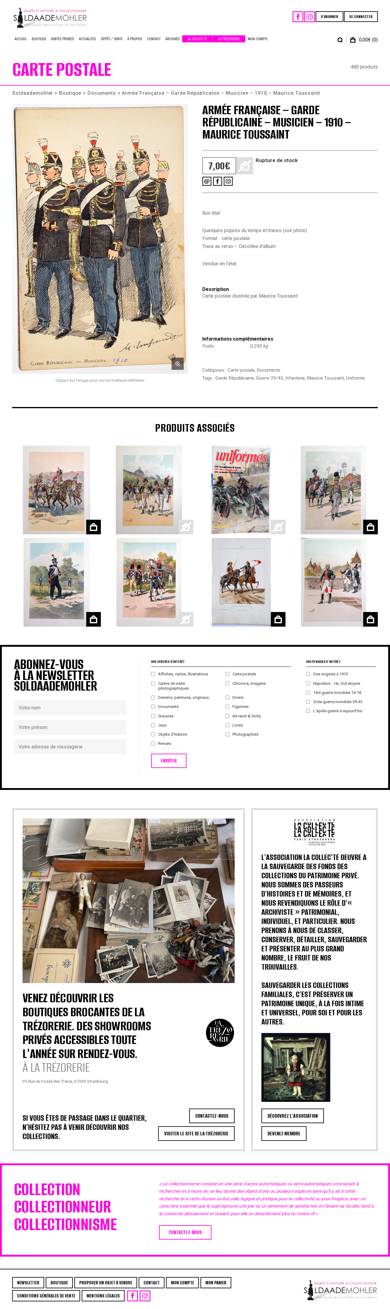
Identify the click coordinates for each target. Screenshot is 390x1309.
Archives (172, 39)
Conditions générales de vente (46, 1296)
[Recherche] (340, 40)
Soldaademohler (32, 93)
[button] (100, 239)
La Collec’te (197, 39)
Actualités (87, 39)
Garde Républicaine (234, 378)
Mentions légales (103, 1296)
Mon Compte (258, 39)
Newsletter (28, 1282)
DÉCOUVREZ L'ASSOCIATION (293, 1116)
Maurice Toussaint (325, 378)
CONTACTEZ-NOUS (212, 1116)
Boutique (39, 39)
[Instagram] (309, 16)
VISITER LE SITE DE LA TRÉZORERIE (196, 1133)
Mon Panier (215, 1282)
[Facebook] (297, 16)
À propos (134, 39)
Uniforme (355, 378)
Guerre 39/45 (269, 378)
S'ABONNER (329, 16)
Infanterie (295, 378)
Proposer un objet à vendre (105, 1282)
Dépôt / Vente (111, 39)
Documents (101, 93)
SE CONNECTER (361, 16)
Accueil (21, 39)
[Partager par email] (206, 181)
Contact (154, 39)
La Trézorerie (229, 39)
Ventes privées (62, 39)
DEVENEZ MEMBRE (284, 1133)
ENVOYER (169, 760)
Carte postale (241, 370)
